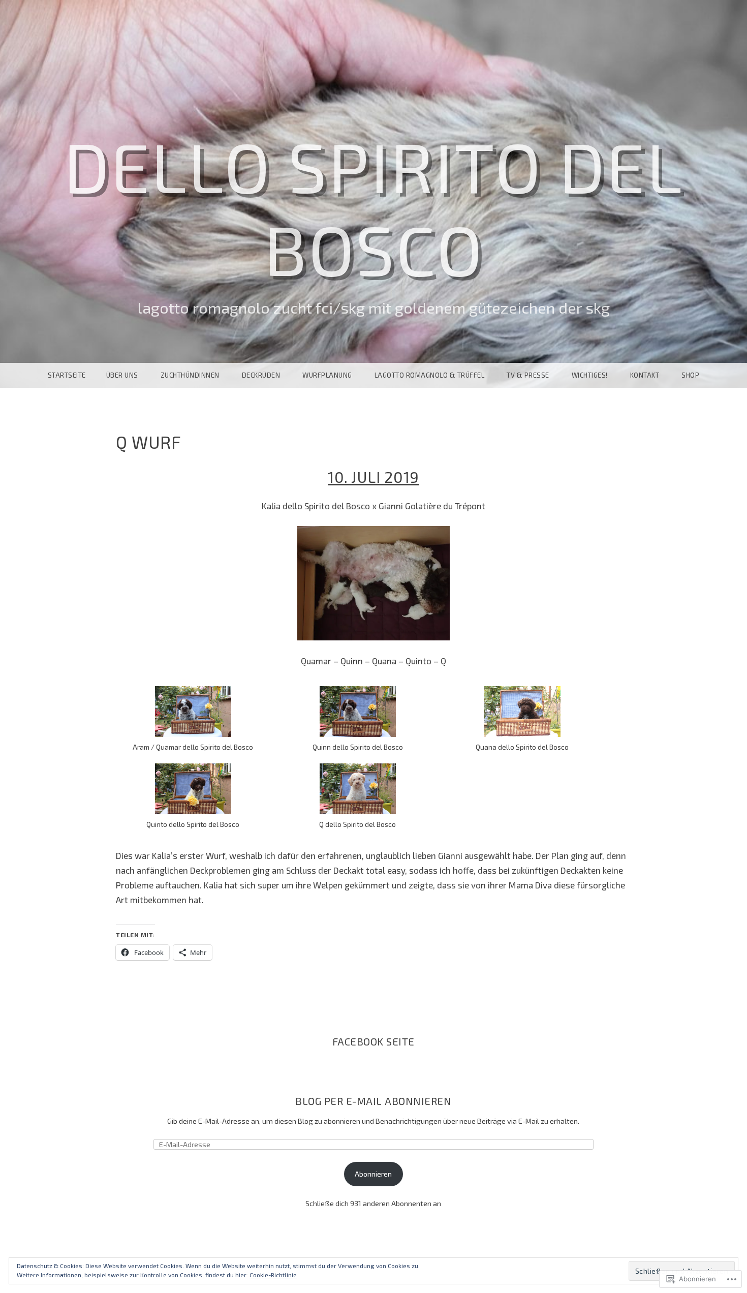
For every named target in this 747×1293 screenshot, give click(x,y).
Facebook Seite (373, 1041)
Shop (690, 375)
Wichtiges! (590, 375)
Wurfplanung (327, 375)
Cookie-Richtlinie (273, 1274)
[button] (193, 719)
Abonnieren (373, 1173)
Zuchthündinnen (190, 375)
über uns (122, 375)
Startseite (67, 375)
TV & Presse (528, 375)
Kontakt (645, 375)
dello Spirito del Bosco (373, 207)
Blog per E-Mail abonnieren (373, 1101)
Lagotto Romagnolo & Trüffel (430, 375)
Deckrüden (261, 375)
